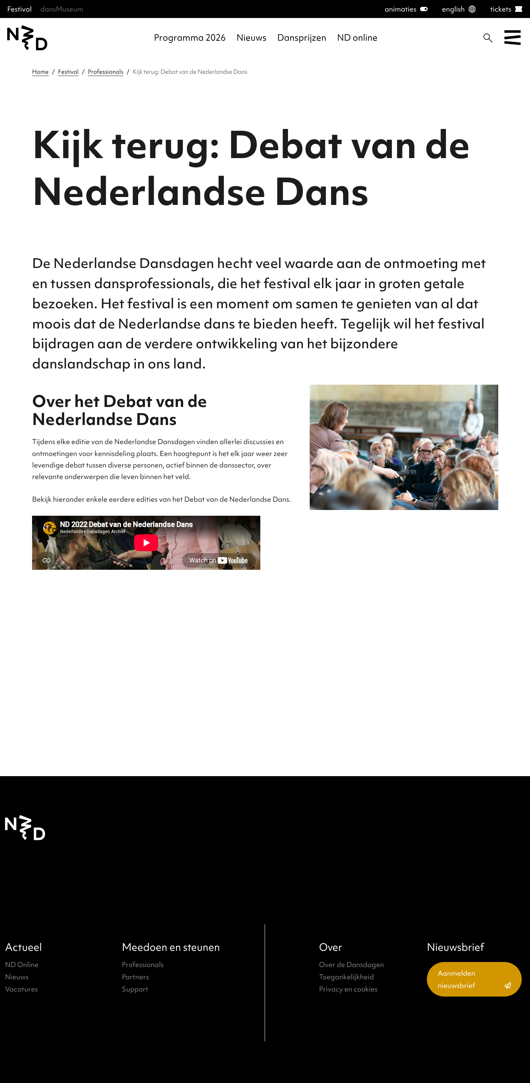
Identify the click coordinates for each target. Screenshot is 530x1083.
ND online (357, 38)
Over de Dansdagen (351, 964)
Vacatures (21, 989)
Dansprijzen (301, 38)
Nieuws (251, 38)
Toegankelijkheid (346, 976)
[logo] (27, 37)
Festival (19, 9)
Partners (135, 976)
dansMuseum (61, 9)
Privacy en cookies (348, 989)
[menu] (512, 38)
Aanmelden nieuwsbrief (456, 979)
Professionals (105, 72)
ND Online (22, 964)
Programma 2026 (190, 38)
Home (40, 72)
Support (135, 989)
